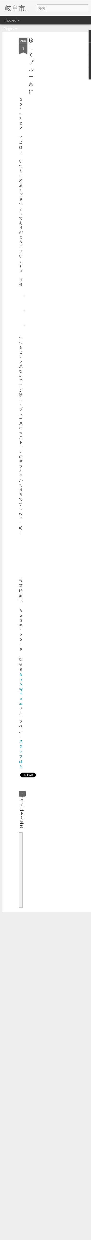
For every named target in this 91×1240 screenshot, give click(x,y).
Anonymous (21, 689)
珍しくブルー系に (31, 65)
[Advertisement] (49, 114)
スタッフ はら (21, 753)
